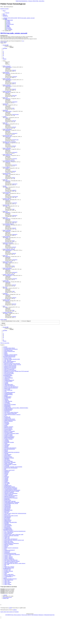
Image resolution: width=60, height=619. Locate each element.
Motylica (6, 237)
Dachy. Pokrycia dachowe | (16, 614)
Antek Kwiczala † (8, 111)
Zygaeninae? (5, 293)
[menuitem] (7, 12)
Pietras (13, 240)
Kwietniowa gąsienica (7, 198)
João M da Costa (8, 136)
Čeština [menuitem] (8, 21)
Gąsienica (4, 116)
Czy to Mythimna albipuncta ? (8, 223)
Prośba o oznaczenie (6, 65)
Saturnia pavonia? (6, 204)
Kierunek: (24, 321)
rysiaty (6, 288)
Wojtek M (14, 70)
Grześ (6, 205)
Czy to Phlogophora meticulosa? (9, 160)
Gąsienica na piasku (6, 299)
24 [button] (3, 54)
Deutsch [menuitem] (8, 23)
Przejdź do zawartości (4, 8)
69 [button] (3, 57)
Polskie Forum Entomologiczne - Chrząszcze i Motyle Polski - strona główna (30, 0)
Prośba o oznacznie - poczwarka (9, 249)
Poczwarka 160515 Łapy (7, 135)
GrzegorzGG (7, 73)
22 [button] (3, 52)
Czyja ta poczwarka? (7, 192)
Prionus (6, 174)
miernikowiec (5, 110)
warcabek (7, 168)
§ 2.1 (23, 40)
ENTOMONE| (8, 614)
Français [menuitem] (8, 22)
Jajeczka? (4, 185)
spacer (4, 305)
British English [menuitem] (10, 20)
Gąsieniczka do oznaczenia (8, 242)
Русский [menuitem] (8, 27)
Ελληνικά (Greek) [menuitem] (10, 24)
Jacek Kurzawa (15, 196)
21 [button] (3, 51)
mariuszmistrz (7, 281)
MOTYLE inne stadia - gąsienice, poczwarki (13, 33)
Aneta (13, 108)
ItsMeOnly (7, 142)
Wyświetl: (3, 321)
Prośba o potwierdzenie (7, 129)
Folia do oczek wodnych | (26, 614)
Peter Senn (7, 199)
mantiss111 (14, 190)
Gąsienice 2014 (6, 280)
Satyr (6, 104)
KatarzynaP (7, 92)
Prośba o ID (5, 122)
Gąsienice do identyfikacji (7, 312)
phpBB (10, 607)
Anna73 (6, 117)
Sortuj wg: (15, 321)
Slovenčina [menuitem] (9, 28)
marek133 (7, 123)
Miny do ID (5, 287)
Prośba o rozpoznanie (7, 91)
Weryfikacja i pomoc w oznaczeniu (9, 141)
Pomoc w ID (5, 97)
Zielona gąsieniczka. (6, 236)
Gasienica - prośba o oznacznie (8, 274)
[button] (5, 48)
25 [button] (3, 55)
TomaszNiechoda (8, 67)
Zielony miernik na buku (7, 154)
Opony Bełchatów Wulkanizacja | (37, 614)
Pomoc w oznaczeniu (7, 148)
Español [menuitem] (10, 29)
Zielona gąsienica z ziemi (7, 261)
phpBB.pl (15, 609)
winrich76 (7, 294)
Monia (6, 187)
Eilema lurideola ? (6, 72)
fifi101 (6, 307)
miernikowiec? (5, 103)
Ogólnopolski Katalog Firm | (49, 614)
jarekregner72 (7, 98)
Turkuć (6, 243)
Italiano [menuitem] (8, 25)
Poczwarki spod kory (7, 173)
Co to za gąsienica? (6, 167)
